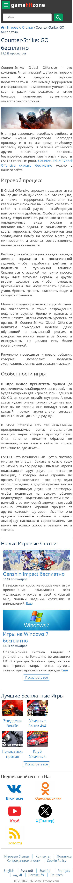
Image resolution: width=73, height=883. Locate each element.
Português (36, 875)
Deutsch (56, 875)
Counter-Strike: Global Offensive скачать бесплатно (36, 163)
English (9, 871)
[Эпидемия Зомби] (12, 708)
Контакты (43, 856)
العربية (18, 875)
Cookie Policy (56, 860)
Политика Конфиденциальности (39, 858)
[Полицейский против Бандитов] (12, 739)
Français (64, 871)
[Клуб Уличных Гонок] (37, 739)
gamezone (28, 5)
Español (46, 871)
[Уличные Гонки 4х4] (37, 708)
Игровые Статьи (20, 27)
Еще (29, 603)
